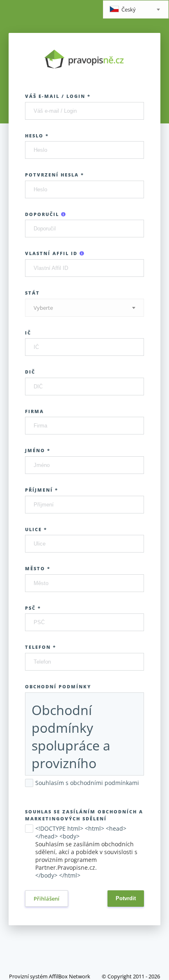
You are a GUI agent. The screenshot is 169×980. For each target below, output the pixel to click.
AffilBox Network (69, 976)
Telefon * (40, 647)
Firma (34, 411)
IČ (28, 333)
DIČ (30, 372)
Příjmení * (41, 490)
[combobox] (136, 9)
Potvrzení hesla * (54, 175)
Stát (32, 293)
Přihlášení (46, 898)
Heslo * (37, 135)
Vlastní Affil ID (52, 253)
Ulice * (36, 529)
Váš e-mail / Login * (58, 96)
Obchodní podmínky (58, 686)
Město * (37, 568)
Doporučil (43, 214)
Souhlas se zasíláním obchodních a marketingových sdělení (84, 815)
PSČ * (33, 608)
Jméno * (37, 450)
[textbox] (135, 10)
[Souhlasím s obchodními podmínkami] (29, 791)
